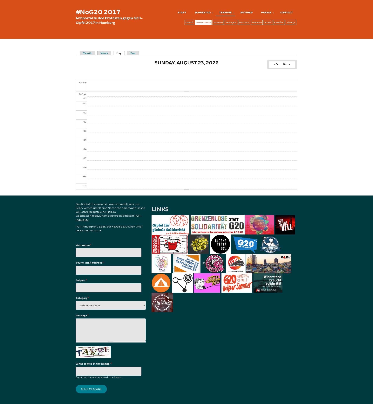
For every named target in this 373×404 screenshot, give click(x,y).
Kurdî (268, 22)
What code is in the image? (94, 364)
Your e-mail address (90, 263)
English (218, 22)
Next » (286, 64)
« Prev (277, 64)
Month (87, 53)
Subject (81, 280)
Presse (266, 12)
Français (231, 22)
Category (82, 298)
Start (182, 12)
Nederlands (203, 22)
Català (189, 22)
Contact (286, 12)
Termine (225, 12)
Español (279, 22)
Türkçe (291, 22)
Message (82, 315)
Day (120, 53)
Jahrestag (203, 12)
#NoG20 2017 (98, 12)
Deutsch (244, 22)
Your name (83, 245)
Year (133, 53)
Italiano (257, 22)
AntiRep (246, 12)
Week (104, 53)
